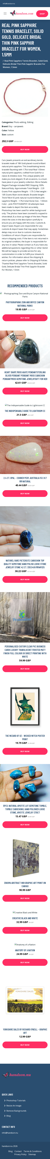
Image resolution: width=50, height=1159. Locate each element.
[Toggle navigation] (5, 13)
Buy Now (25, 149)
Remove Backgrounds (16, 1110)
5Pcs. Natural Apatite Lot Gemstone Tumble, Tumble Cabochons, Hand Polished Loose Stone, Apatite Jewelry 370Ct (25, 809)
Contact (18, 1151)
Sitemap (32, 1154)
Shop (42, 13)
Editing (30, 122)
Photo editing (20, 122)
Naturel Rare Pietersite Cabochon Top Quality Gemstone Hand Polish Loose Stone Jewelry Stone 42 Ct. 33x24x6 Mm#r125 (25, 564)
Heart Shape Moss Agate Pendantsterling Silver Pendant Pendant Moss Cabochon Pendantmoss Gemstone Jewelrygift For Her (25, 375)
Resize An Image (13, 1105)
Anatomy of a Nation (25, 950)
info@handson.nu (9, 4)
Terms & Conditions (33, 1151)
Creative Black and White (25, 918)
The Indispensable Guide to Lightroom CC (25, 410)
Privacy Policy (20, 1154)
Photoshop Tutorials (15, 1100)
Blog (8, 1115)
